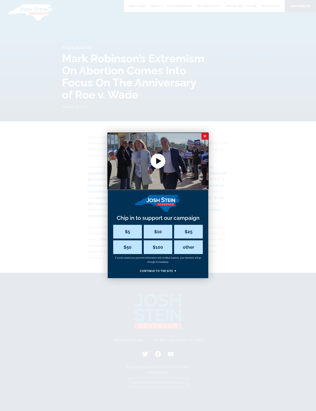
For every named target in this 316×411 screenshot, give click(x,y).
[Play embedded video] (158, 161)
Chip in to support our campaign (158, 218)
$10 (158, 231)
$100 (158, 247)
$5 (127, 231)
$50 (127, 247)
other (188, 247)
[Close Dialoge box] (205, 136)
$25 (188, 231)
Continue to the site (156, 271)
